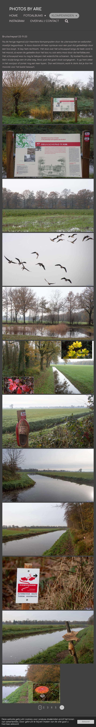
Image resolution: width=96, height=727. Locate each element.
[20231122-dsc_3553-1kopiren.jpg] (48, 529)
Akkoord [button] (85, 722)
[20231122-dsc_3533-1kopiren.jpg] (48, 151)
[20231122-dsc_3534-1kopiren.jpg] (48, 205)
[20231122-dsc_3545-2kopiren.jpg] (48, 313)
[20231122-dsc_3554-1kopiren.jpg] (48, 583)
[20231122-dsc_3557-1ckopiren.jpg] (31, 684)
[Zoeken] (67, 21)
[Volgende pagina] (62, 707)
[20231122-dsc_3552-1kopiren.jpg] (48, 475)
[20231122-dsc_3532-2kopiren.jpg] (48, 97)
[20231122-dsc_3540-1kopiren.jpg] (48, 259)
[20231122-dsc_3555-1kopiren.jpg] (48, 637)
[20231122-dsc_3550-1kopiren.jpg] (48, 421)
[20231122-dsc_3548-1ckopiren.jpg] (48, 367)
